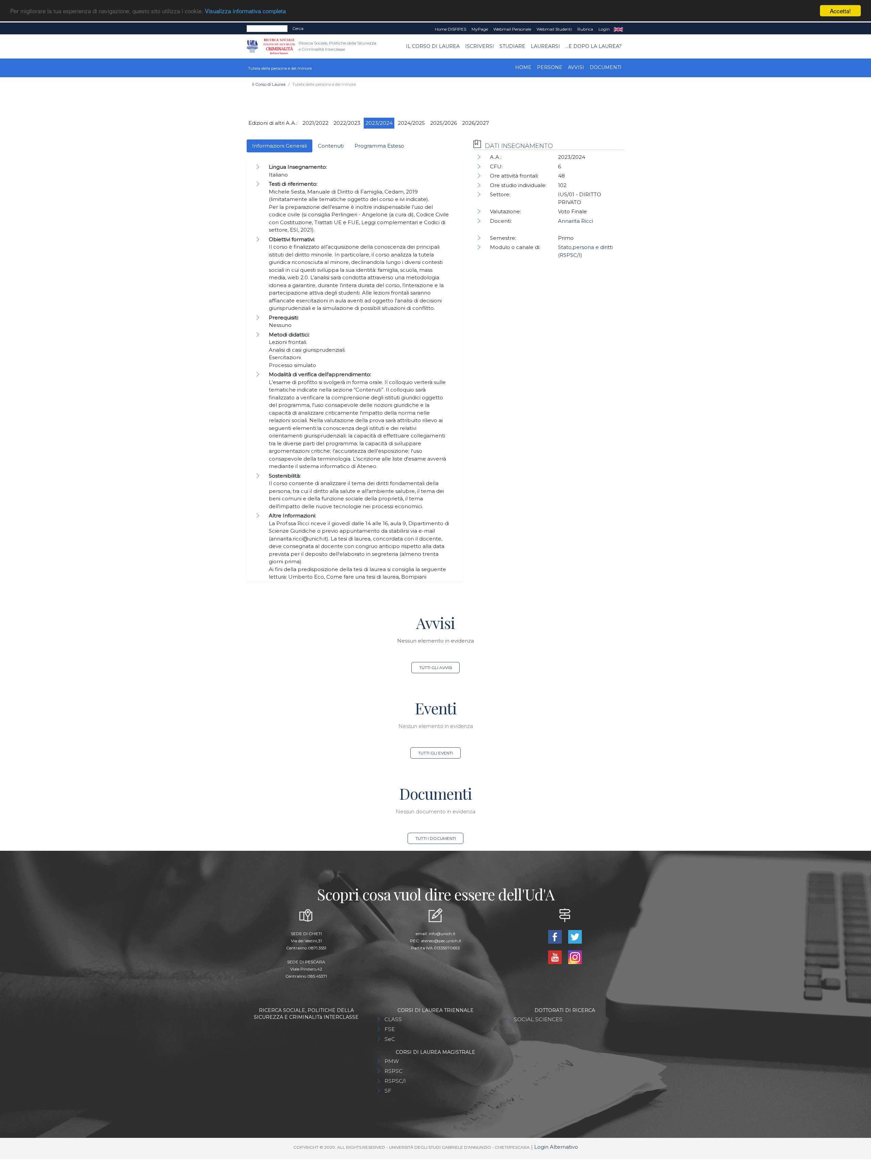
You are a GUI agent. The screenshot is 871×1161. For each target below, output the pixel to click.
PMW (391, 1061)
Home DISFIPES (450, 29)
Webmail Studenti (554, 29)
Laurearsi (545, 46)
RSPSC (393, 1071)
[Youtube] (555, 956)
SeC (389, 1039)
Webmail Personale (512, 29)
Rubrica (585, 29)
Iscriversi (479, 46)
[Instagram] (575, 956)
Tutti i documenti (435, 838)
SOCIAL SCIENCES (538, 1019)
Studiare (512, 46)
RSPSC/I (395, 1081)
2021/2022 (315, 123)
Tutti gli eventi (435, 753)
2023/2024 (379, 123)
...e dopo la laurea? (593, 46)
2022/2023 (346, 123)
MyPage (480, 29)
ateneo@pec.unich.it (441, 940)
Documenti (606, 67)
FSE (389, 1029)
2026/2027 (475, 123)
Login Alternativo (556, 1147)
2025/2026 (443, 123)
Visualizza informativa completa (245, 11)
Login (604, 29)
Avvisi (576, 67)
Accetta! (840, 10)
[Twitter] (575, 936)
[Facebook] (555, 936)
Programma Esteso (379, 146)
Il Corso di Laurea (433, 46)
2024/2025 (411, 123)
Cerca (297, 28)
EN (618, 29)
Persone (549, 67)
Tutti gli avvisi (435, 667)
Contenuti (331, 146)
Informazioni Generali (279, 146)
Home (523, 67)
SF (387, 1091)
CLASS (393, 1019)
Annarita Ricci (575, 221)
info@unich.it (442, 933)
